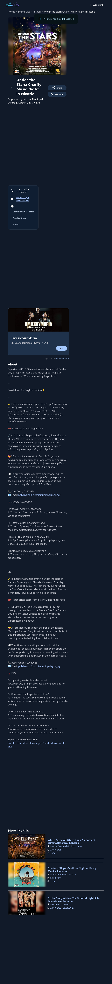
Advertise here (62, 358)
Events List (24, 11)
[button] (38, 331)
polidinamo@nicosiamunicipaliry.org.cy (39, 495)
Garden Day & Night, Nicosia (22, 199)
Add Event (98, 4)
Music (16, 224)
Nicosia (37, 11)
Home (11, 11)
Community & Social (23, 211)
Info (61, 348)
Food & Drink (19, 218)
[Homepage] (13, 4)
